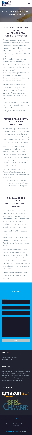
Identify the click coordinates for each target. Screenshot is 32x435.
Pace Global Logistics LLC (12, 431)
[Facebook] (15, 418)
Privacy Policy (16, 425)
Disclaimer (23, 423)
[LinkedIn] (17, 418)
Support (8, 423)
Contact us (15, 423)
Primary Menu (29, 3)
